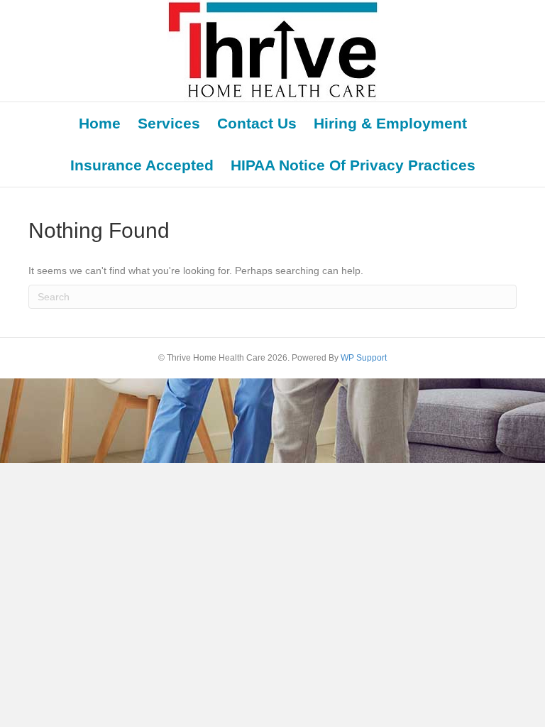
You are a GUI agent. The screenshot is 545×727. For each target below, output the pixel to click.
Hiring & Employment (390, 123)
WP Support (364, 358)
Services (169, 123)
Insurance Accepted (142, 165)
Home (100, 123)
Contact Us (257, 123)
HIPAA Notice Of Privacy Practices (353, 165)
